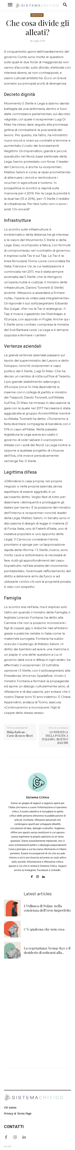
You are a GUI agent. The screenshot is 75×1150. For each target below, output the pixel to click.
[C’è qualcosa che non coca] (12, 929)
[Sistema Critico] (37, 782)
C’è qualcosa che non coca (44, 929)
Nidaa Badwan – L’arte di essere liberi (20, 734)
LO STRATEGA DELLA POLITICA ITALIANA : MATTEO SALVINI (55, 737)
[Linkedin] (43, 875)
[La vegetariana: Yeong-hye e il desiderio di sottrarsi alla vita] (12, 950)
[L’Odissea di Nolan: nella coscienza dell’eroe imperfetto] (12, 908)
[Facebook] (31, 875)
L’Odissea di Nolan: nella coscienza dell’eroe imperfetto (47, 908)
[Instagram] (37, 875)
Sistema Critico (37, 797)
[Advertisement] (37, 1003)
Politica (37, 15)
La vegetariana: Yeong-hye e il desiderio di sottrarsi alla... (47, 950)
